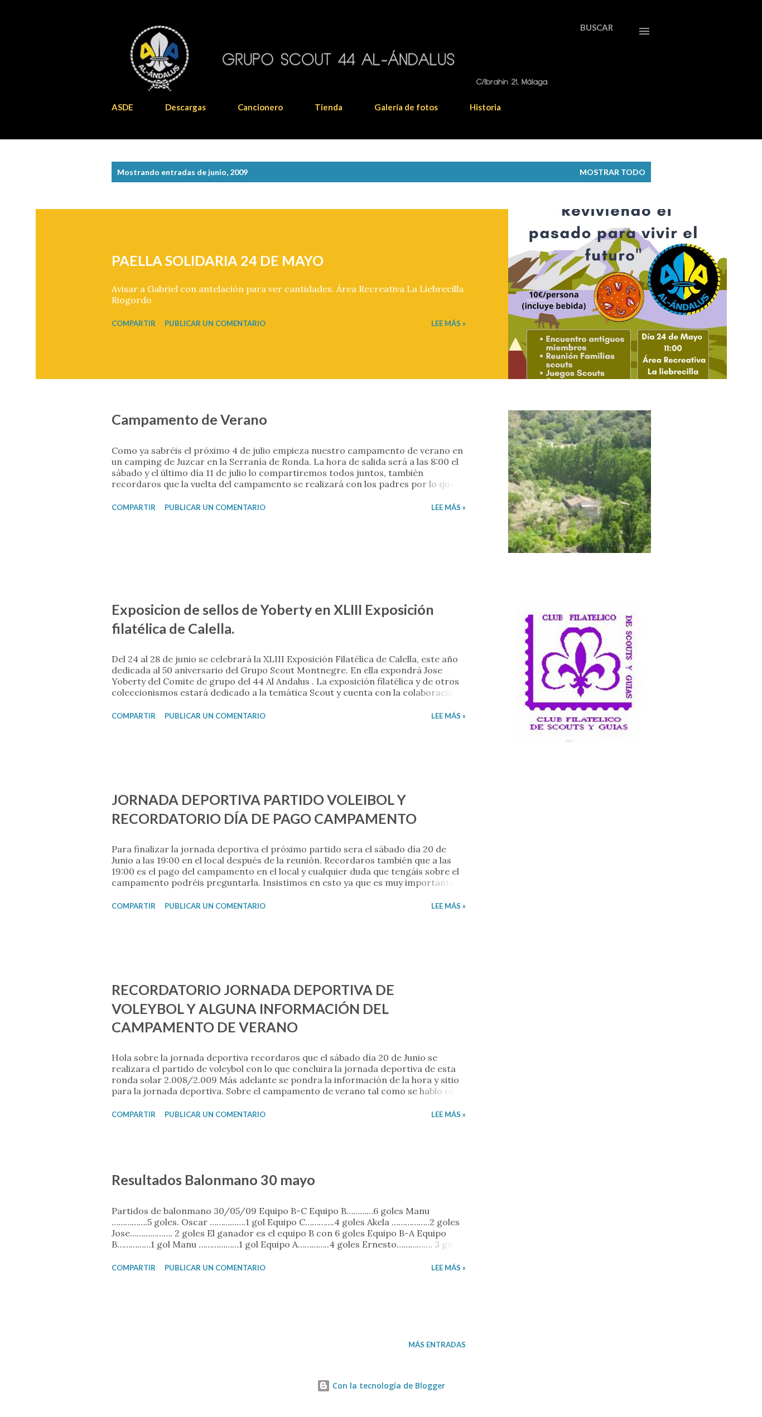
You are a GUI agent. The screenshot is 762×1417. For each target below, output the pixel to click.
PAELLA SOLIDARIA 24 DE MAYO (218, 260)
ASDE (122, 107)
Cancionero (260, 107)
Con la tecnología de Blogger (387, 1385)
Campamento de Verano (189, 419)
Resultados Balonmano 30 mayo (213, 1179)
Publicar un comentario (215, 323)
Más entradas (437, 1344)
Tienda (329, 107)
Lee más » (448, 323)
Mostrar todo (612, 172)
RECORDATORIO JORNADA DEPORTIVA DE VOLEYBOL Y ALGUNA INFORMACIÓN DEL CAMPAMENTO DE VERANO (253, 1008)
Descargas (185, 107)
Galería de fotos (406, 107)
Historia (485, 107)
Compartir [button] (134, 323)
